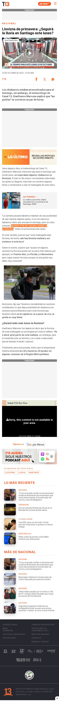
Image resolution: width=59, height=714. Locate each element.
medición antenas (40, 634)
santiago (34, 473)
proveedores (9, 638)
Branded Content (40, 642)
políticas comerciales (14, 634)
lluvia (21, 473)
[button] (36, 79)
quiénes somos (10, 625)
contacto (36, 638)
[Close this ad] (57, 698)
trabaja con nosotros (43, 625)
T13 (4, 79)
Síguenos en (18, 444)
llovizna (10, 473)
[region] (29, 707)
